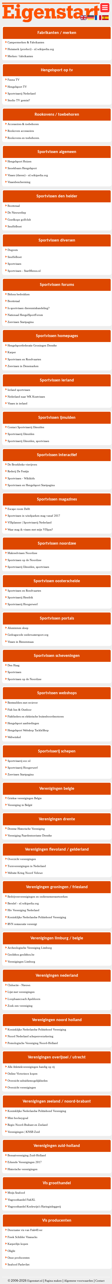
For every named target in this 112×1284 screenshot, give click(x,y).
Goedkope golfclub (19, 219)
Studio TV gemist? (19, 100)
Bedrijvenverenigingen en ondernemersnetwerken (38, 896)
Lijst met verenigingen (21, 991)
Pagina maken (53, 1280)
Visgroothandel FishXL (21, 1199)
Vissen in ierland (17, 403)
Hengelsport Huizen (20, 161)
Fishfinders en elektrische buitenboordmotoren (36, 716)
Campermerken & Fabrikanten (26, 42)
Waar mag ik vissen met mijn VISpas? (30, 529)
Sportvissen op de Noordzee (24, 560)
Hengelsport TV (17, 86)
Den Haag (14, 665)
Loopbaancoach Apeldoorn (24, 998)
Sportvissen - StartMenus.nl (24, 270)
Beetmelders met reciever (23, 702)
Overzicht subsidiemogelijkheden (28, 1080)
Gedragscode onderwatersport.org (28, 634)
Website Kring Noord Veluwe (25, 872)
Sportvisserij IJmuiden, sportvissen (28, 441)
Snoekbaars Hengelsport (22, 168)
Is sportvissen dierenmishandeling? (28, 308)
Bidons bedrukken (19, 294)
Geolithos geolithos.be (21, 954)
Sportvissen (14, 263)
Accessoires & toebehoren (23, 124)
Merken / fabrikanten (20, 56)
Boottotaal (14, 205)
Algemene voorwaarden (78, 1280)
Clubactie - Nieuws (19, 985)
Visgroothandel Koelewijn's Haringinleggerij (34, 1206)
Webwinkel (14, 737)
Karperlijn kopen (18, 1243)
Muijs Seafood (16, 1192)
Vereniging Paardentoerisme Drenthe (30, 835)
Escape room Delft (19, 508)
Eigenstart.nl (34, 1280)
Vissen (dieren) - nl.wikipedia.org (28, 175)
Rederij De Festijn (18, 471)
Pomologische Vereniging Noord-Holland (33, 1043)
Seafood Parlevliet (18, 1264)
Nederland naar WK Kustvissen (26, 396)
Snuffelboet (15, 226)
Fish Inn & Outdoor (20, 709)
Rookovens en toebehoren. (24, 137)
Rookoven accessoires (21, 130)
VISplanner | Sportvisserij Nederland (30, 522)
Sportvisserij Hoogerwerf (23, 604)
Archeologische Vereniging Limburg (30, 947)
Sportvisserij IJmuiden (21, 433)
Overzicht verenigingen (22, 859)
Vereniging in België (20, 804)
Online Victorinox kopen (23, 1073)
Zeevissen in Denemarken (23, 366)
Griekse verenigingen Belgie (25, 798)
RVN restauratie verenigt (22, 924)
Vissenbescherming (19, 182)
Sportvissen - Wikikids (21, 478)
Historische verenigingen (23, 1169)
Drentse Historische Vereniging (26, 828)
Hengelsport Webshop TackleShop (28, 730)
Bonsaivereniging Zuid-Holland (27, 1155)
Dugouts (13, 249)
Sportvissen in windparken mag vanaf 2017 (34, 515)
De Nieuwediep (17, 212)
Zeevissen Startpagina (21, 321)
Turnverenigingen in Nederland (27, 866)
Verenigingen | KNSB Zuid (24, 1131)
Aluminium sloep (18, 627)
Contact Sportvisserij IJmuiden (26, 427)
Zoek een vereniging (20, 1005)
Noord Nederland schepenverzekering (30, 1036)
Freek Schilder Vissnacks (22, 1237)
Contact (99, 1280)
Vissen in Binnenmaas (21, 641)
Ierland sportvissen (19, 389)
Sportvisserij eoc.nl (19, 760)
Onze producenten (19, 1257)
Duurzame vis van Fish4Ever (25, 1230)
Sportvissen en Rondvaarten (24, 359)
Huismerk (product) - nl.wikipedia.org (31, 49)
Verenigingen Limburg (21, 961)
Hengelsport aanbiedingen (23, 723)
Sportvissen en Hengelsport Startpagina (31, 485)
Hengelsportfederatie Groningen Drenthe (32, 345)
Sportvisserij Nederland (22, 93)
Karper (12, 352)
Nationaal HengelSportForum (25, 314)
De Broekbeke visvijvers (22, 464)
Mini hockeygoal (18, 1118)
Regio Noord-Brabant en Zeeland (28, 1124)
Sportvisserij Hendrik (20, 597)
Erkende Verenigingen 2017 (25, 1162)
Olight (11, 1250)
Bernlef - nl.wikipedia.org (23, 903)
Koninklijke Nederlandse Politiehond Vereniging (37, 917)
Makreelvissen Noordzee (22, 553)
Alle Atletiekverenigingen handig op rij (31, 1066)
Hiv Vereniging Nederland (23, 910)
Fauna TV (14, 79)
